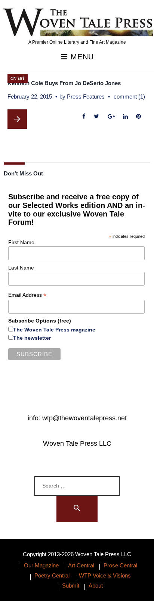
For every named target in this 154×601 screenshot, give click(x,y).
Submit (70, 585)
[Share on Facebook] (84, 116)
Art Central (81, 565)
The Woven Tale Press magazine (54, 330)
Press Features (86, 96)
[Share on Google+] (111, 116)
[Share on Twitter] (96, 116)
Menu (81, 57)
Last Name (21, 268)
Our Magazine (41, 565)
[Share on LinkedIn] (125, 116)
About (96, 585)
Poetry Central (52, 575)
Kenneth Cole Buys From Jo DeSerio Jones (64, 83)
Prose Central (120, 565)
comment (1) (129, 96)
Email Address (27, 295)
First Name (21, 242)
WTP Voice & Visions (105, 575)
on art (17, 78)
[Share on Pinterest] (138, 116)
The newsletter (32, 338)
